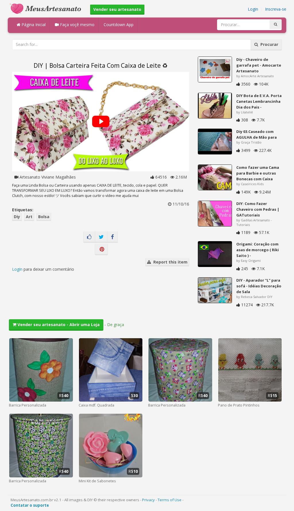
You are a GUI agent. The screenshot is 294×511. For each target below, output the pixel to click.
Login (253, 9)
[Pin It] (101, 249)
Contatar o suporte (30, 505)
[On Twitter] (101, 237)
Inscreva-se (275, 9)
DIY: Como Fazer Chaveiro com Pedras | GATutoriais (257, 209)
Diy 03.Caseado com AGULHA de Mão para (256, 134)
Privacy (148, 499)
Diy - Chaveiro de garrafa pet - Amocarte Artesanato (258, 65)
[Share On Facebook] (112, 237)
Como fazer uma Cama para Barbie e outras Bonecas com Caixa (257, 173)
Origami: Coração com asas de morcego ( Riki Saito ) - (257, 249)
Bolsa (43, 216)
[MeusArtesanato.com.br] (46, 8)
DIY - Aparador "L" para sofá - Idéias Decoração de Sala (258, 286)
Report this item (169, 262)
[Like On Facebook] (89, 237)
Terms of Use (169, 499)
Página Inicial (33, 24)
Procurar (268, 44)
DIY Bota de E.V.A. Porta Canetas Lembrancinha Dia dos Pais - (259, 101)
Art (29, 216)
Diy (17, 216)
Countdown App (119, 24)
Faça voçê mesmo (76, 24)
